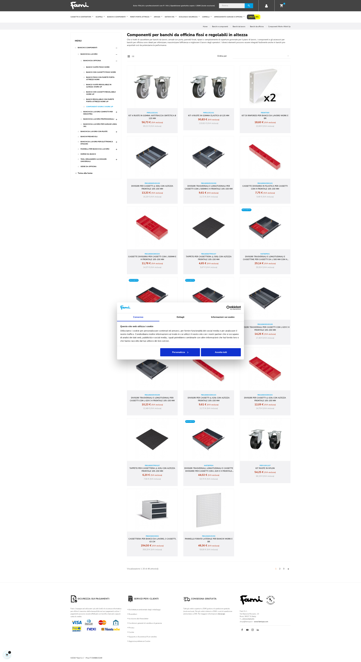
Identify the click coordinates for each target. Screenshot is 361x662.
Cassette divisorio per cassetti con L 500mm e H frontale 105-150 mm (152, 258)
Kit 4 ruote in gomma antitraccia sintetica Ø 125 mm (152, 117)
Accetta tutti (221, 352)
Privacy (131, 628)
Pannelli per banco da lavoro (95, 149)
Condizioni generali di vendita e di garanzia (145, 623)
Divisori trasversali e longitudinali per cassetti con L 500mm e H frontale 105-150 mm (209, 187)
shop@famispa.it (246, 621)
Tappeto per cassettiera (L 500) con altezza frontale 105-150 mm (209, 258)
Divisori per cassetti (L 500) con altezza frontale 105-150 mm (152, 187)
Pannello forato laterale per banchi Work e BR (209, 540)
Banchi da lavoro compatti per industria (98, 113)
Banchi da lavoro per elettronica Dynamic (97, 142)
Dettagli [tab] (180, 317)
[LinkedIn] (258, 630)
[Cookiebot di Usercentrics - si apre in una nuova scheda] (228, 308)
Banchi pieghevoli (89, 136)
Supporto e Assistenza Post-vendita (143, 637)
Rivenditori (133, 614)
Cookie (131, 632)
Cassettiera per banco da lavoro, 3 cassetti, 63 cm (152, 540)
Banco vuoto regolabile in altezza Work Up (98, 85)
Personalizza (178, 352)
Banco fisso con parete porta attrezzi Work (100, 78)
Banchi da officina (92, 60)
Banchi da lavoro (89, 54)
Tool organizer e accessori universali (93, 160)
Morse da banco (88, 154)
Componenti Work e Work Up (99, 106)
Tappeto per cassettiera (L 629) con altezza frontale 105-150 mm (152, 469)
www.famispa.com (261, 621)
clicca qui (221, 614)
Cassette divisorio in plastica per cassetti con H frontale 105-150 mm (265, 187)
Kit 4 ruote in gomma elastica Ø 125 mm (208, 115)
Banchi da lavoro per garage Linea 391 (100, 125)
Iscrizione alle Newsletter (138, 619)
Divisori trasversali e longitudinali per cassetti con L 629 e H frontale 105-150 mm (152, 399)
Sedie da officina (88, 166)
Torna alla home (84, 173)
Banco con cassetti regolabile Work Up (101, 93)
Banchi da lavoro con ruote (94, 131)
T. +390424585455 (247, 619)
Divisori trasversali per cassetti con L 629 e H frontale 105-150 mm (265, 328)
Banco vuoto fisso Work (98, 67)
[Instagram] (252, 630)
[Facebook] (242, 630)
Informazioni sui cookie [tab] (222, 317)
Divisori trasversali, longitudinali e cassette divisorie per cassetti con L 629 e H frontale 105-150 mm (208, 470)
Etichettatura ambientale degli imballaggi (144, 609)
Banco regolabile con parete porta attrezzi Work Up (100, 100)
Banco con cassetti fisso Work (101, 72)
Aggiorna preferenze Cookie (139, 641)
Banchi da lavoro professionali (98, 119)
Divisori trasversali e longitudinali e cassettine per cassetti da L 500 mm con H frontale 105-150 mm (265, 258)
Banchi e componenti (87, 47)
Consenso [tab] (138, 317)
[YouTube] (247, 630)
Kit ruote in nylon (265, 468)
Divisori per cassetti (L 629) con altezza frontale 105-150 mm (209, 399)
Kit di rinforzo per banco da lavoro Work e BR (265, 117)
